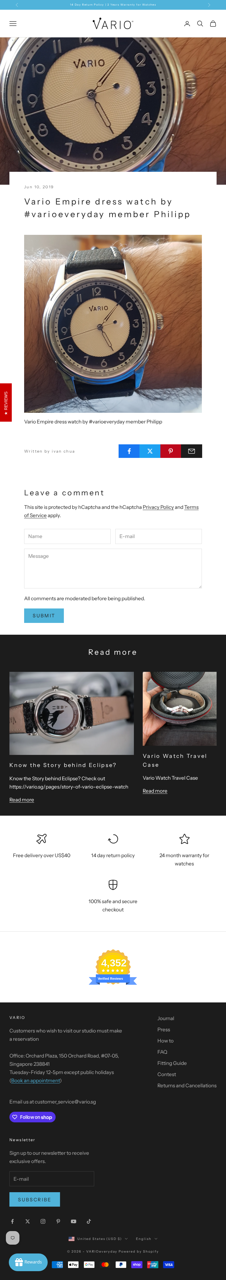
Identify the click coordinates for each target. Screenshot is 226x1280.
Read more (21, 800)
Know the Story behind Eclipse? (63, 765)
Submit (44, 615)
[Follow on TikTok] (89, 1221)
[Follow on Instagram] (43, 1221)
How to (165, 1041)
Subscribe (34, 1200)
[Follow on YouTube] (74, 1221)
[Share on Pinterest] (171, 451)
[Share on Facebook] (129, 451)
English (144, 1239)
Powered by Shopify (139, 1251)
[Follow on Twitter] (28, 1221)
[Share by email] (191, 451)
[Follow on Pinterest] (58, 1221)
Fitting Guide (172, 1063)
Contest (166, 1074)
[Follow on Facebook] (12, 1221)
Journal (165, 1018)
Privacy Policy (158, 507)
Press (163, 1029)
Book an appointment (35, 1080)
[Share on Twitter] (150, 451)
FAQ (162, 1052)
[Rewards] (28, 1262)
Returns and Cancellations (187, 1085)
